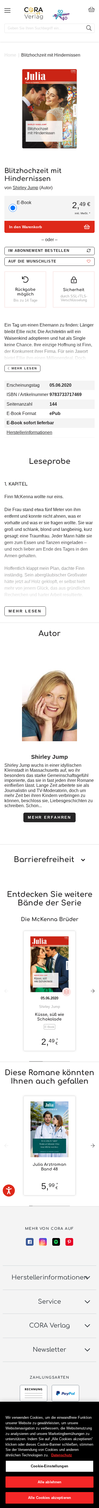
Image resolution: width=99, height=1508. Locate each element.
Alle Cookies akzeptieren (49, 1498)
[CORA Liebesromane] (33, 13)
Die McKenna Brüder (49, 919)
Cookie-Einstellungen (49, 1466)
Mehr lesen (25, 611)
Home (10, 55)
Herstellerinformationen (29, 432)
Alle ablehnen (50, 1482)
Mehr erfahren (49, 817)
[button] (49, 261)
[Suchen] (88, 28)
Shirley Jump (25, 187)
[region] (49, 1455)
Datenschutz (61, 1455)
